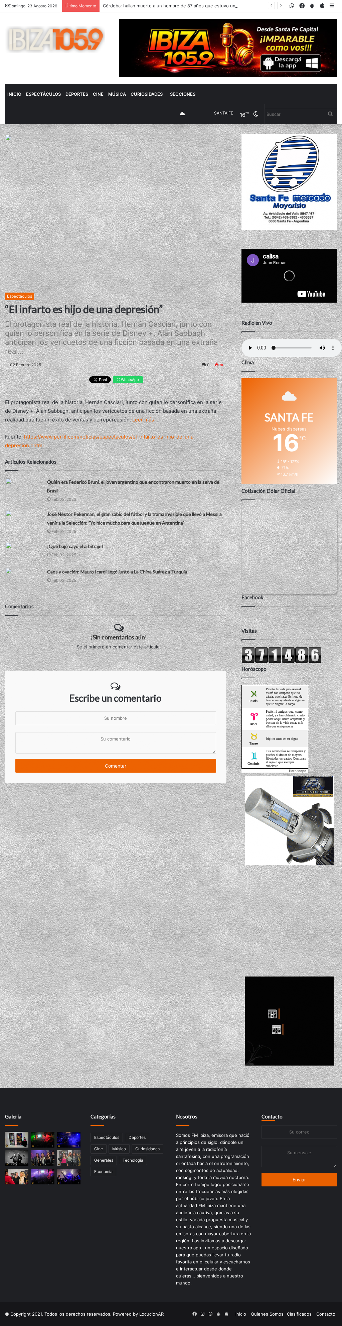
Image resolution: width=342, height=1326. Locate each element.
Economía (103, 1171)
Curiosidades (147, 94)
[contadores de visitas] (281, 662)
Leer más (143, 419)
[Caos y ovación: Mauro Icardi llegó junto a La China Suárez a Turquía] (23, 577)
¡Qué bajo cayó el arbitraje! (75, 546)
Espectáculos (43, 94)
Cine (98, 94)
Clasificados (299, 1314)
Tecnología (133, 1160)
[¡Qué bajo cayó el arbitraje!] (23, 552)
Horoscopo (297, 771)
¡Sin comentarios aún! (119, 637)
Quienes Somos (267, 1314)
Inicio (14, 94)
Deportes (76, 94)
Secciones (182, 94)
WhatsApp (129, 379)
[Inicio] (55, 39)
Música (117, 94)
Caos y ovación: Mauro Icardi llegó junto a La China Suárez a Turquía (117, 571)
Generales (103, 1160)
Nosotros (186, 1116)
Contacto (272, 1116)
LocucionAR (151, 1314)
